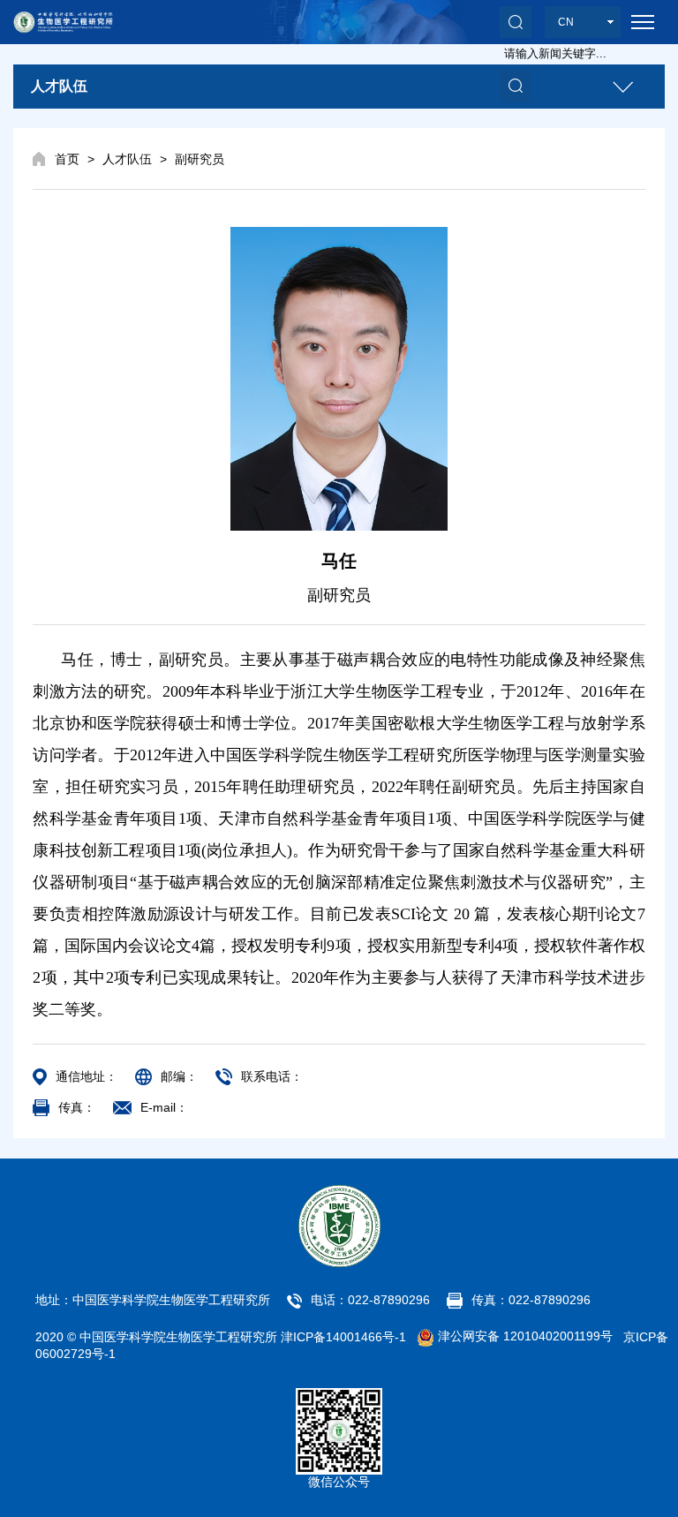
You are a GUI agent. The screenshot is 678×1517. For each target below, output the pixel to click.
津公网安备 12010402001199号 (523, 1336)
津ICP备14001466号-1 (343, 1336)
